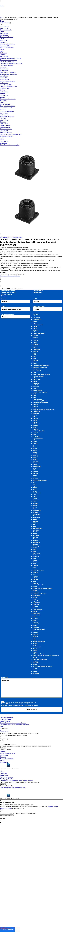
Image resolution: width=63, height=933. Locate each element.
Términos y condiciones (6, 777)
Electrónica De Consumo (7, 111)
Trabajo (2, 51)
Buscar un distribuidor (14, 276)
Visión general (4, 28)
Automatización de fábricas (7, 44)
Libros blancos (4, 141)
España (2, 6)
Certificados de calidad (6, 136)
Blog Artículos (4, 35)
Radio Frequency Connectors (8, 72)
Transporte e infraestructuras (8, 99)
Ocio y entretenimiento (6, 108)
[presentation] (0, 233)
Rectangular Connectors (6, 65)
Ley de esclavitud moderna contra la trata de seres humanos (16, 780)
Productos (3, 54)
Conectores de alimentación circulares (10, 58)
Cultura (2, 49)
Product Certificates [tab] (5, 719)
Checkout (11, 815)
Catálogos (3, 122)
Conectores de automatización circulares (11, 63)
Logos (1, 138)
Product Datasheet (5, 721)
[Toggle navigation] (10, 23)
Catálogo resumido (5, 127)
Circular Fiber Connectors (7, 62)
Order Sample (4, 276)
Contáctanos (3, 53)
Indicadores (3, 67)
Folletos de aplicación (6, 129)
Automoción (3, 100)
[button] (2, 726)
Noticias (2, 760)
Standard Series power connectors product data (13, 723)
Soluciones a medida (6, 85)
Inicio (1, 17)
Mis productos (4, 76)
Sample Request (4, 79)
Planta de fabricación (6, 30)
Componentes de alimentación (8, 74)
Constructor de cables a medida (8, 86)
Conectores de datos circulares (8, 60)
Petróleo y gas (4, 95)
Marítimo (2, 97)
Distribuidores (4, 113)
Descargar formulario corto (18, 788)
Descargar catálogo (5, 788)
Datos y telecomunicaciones (7, 106)
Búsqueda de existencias (7, 116)
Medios (2, 31)
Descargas (3, 118)
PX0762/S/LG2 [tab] (4, 732)
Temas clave (3, 42)
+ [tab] (0, 730)
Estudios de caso (4, 88)
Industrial (2, 93)
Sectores (2, 90)
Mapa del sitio (4, 775)
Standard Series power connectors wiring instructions (14, 724)
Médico (2, 102)
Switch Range (4, 70)
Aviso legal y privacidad (6, 779)
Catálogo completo (5, 125)
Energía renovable (5, 104)
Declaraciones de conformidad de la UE (11, 134)
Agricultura (3, 109)
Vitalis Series (3, 40)
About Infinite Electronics (7, 47)
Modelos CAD (4, 131)
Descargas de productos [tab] (6, 717)
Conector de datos (5, 46)
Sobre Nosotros (4, 26)
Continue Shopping (4, 815)
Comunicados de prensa (6, 37)
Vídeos (2, 39)
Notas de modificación (6, 132)
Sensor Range (4, 69)
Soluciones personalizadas (7, 81)
